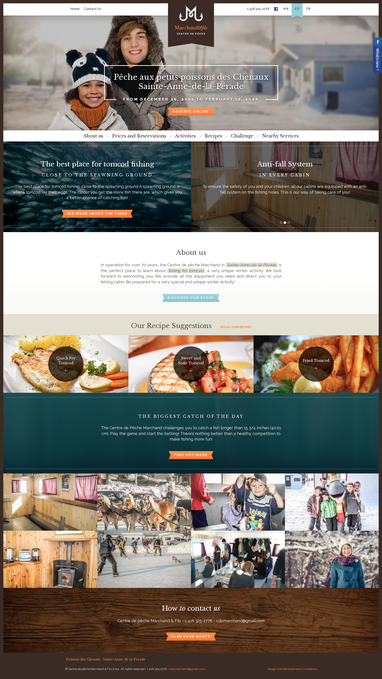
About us (93, 136)
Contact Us (92, 9)
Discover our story (191, 298)
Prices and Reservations (139, 136)
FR (308, 8)
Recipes (213, 136)
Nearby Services (280, 136)
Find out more (191, 455)
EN (297, 8)
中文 (286, 8)
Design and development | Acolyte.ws (292, 669)
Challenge (242, 136)
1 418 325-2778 (258, 9)
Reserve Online (191, 111)
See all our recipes (235, 327)
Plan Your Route (191, 636)
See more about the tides (97, 214)
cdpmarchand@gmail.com (187, 669)
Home (75, 9)
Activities (185, 136)
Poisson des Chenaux (83, 659)
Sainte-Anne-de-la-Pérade (124, 659)
